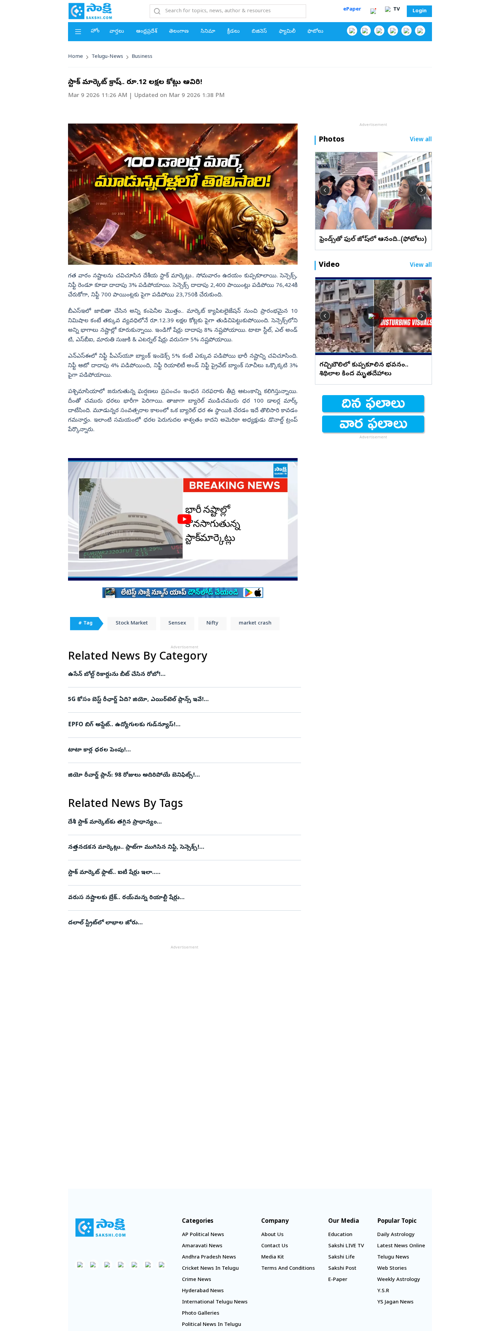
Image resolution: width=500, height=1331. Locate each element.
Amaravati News (202, 1246)
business (142, 56)
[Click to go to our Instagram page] (393, 31)
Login (420, 11)
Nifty (212, 623)
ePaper (352, 9)
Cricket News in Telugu (210, 1268)
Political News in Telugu (211, 1324)
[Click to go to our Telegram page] (148, 1265)
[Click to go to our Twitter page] (379, 31)
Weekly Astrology (398, 1280)
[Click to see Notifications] (373, 11)
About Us (272, 1235)
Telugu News (393, 1257)
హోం (95, 31)
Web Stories (392, 1268)
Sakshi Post (342, 1268)
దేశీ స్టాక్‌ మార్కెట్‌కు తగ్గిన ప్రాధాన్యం (177, 822)
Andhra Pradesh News (209, 1257)
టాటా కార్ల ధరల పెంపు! (172, 750)
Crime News (196, 1280)
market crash (255, 623)
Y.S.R (383, 1291)
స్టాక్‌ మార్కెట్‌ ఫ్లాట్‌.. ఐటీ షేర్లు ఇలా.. (184, 873)
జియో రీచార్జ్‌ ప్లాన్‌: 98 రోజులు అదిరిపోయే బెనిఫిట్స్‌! (173, 775)
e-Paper (337, 1280)
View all (421, 140)
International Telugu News (215, 1302)
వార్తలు (117, 31)
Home (75, 56)
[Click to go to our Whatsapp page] (366, 31)
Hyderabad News (203, 1291)
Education (340, 1235)
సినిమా (208, 31)
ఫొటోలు (315, 31)
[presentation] (325, 190)
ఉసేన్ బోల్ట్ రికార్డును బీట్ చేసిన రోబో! (177, 675)
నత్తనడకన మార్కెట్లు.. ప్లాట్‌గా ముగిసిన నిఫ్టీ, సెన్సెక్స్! (184, 847)
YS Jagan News (395, 1302)
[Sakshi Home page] (90, 11)
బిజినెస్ (259, 31)
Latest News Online (401, 1246)
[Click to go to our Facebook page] (352, 31)
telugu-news (107, 56)
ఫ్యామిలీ (287, 31)
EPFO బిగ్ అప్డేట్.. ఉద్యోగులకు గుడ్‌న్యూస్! (183, 725)
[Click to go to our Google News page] (420, 31)
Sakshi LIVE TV (346, 1246)
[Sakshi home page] (100, 1227)
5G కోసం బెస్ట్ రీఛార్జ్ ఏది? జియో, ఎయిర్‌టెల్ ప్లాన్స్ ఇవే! (178, 700)
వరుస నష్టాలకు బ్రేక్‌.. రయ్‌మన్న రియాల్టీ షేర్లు (179, 898)
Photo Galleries (200, 1313)
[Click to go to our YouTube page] (406, 31)
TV (396, 9)
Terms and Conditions (288, 1268)
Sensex (177, 623)
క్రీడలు (233, 31)
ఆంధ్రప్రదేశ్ (146, 31)
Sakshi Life (341, 1257)
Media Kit (272, 1257)
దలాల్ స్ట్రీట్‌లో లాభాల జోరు (184, 923)
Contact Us (274, 1246)
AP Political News (203, 1235)
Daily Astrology (396, 1235)
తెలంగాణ (179, 31)
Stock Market (132, 623)
